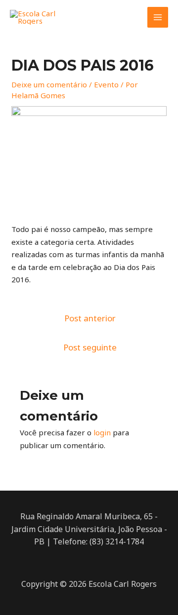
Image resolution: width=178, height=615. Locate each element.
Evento (106, 84)
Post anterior (90, 318)
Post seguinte (90, 347)
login (102, 432)
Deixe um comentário (49, 84)
